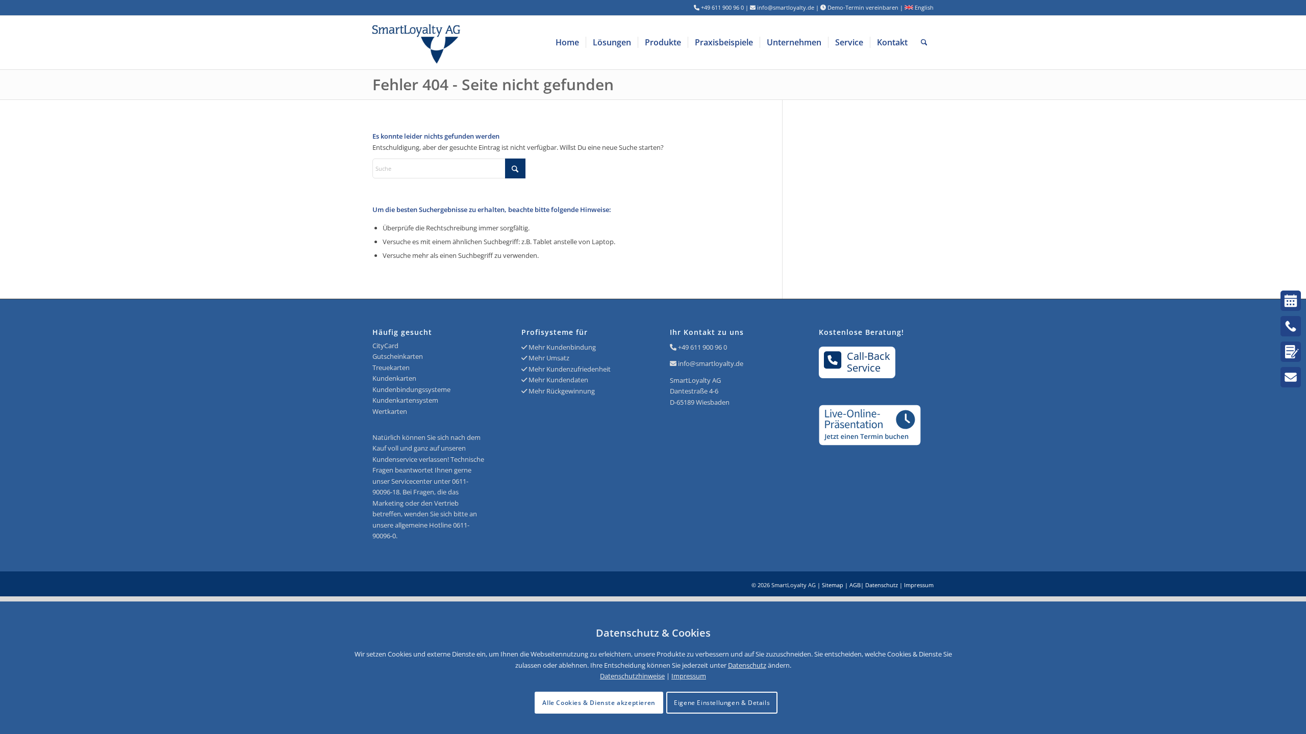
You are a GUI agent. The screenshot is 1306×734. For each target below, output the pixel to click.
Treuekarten (391, 367)
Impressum (919, 585)
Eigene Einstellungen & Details (722, 702)
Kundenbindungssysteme (411, 389)
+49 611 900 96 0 (702, 347)
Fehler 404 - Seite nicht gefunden (493, 84)
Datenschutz (881, 585)
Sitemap (832, 585)
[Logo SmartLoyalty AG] (484, 42)
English (923, 7)
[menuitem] (567, 42)
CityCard (385, 345)
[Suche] (924, 42)
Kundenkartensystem (405, 400)
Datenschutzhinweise (632, 675)
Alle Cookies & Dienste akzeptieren (598, 702)
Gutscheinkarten (397, 356)
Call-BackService (868, 362)
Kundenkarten (394, 378)
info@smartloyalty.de (710, 363)
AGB (855, 585)
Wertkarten (389, 411)
